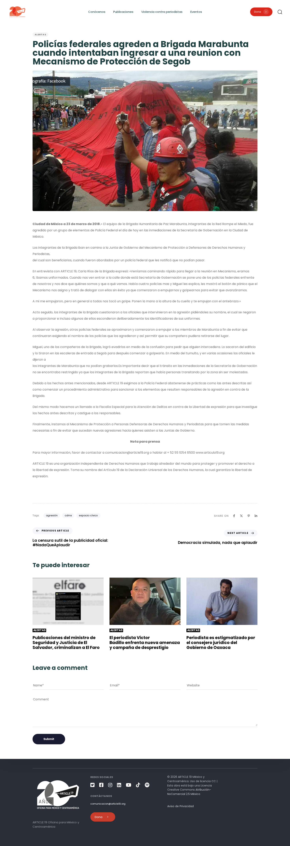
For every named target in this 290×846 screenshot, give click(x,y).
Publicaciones (123, 12)
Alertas (40, 34)
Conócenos (96, 12)
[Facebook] (234, 515)
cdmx (68, 515)
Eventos (196, 12)
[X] (241, 515)
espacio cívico (88, 515)
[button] (279, 11)
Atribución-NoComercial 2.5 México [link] (189, 792)
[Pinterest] (248, 515)
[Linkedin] (255, 515)
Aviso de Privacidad (180, 806)
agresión (52, 515)
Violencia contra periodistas (161, 12)
